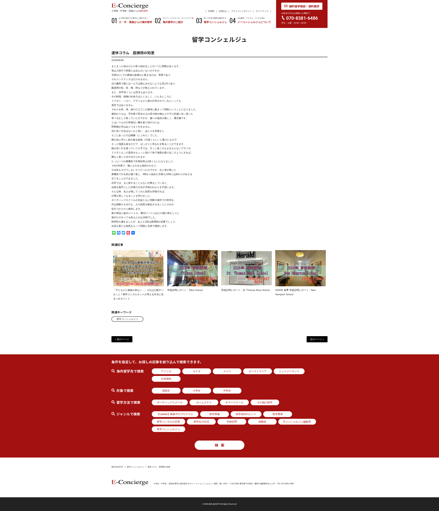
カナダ (196, 371)
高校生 (166, 390)
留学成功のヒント (246, 414)
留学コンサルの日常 (168, 421)
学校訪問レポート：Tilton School (185, 290)
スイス (227, 371)
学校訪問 (232, 421)
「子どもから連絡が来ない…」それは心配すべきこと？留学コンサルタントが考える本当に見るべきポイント (138, 294)
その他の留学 (264, 402)
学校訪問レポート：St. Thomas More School (245, 290)
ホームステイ (204, 402)
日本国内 (166, 378)
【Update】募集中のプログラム (175, 414)
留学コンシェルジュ (127, 319)
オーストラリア (258, 371)
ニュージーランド (289, 371)
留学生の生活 (201, 421)
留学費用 (277, 414)
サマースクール (234, 402)
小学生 (196, 390)
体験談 (262, 421)
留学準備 (214, 414)
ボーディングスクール (170, 402)
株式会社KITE (117, 467)
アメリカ (166, 371)
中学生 (227, 390)
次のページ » (317, 339)
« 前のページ (122, 339)
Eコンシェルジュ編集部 (297, 421)
